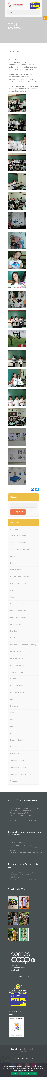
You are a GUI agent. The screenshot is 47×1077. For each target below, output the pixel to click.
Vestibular (14, 781)
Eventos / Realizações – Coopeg (23, 645)
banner (13, 563)
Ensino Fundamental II (18, 617)
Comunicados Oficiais (18, 583)
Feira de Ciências (17, 658)
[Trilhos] (16, 1026)
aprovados (14, 556)
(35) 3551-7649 (27, 875)
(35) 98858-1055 (32, 848)
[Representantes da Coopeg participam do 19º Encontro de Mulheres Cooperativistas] (27, 902)
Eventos (13, 631)
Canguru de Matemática (19, 577)
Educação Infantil (17, 604)
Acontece (14, 529)
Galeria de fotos (16, 672)
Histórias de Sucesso (18, 692)
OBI (11, 720)
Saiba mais (14, 754)
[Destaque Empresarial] (23, 961)
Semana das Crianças (18, 767)
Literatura (14, 706)
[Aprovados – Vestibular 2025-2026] (24, 934)
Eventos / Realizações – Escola (22, 652)
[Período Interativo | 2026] (14, 934)
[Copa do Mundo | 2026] (13, 902)
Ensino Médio (15, 624)
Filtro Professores (17, 665)
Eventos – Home (16, 638)
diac (12, 597)
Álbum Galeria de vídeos (19, 549)
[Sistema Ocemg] (18, 988)
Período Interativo (17, 740)
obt (11, 733)
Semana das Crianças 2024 (20, 774)
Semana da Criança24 (18, 761)
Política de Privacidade (24, 1058)
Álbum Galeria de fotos (19, 536)
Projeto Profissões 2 (18, 747)
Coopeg (13, 590)
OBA (12, 713)
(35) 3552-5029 (18, 848)
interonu (13, 699)
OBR (12, 726)
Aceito (14, 1074)
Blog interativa (16, 570)
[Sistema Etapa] (18, 999)
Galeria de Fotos (16, 679)
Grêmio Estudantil (17, 686)
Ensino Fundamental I (18, 611)
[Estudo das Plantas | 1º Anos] (24, 918)
